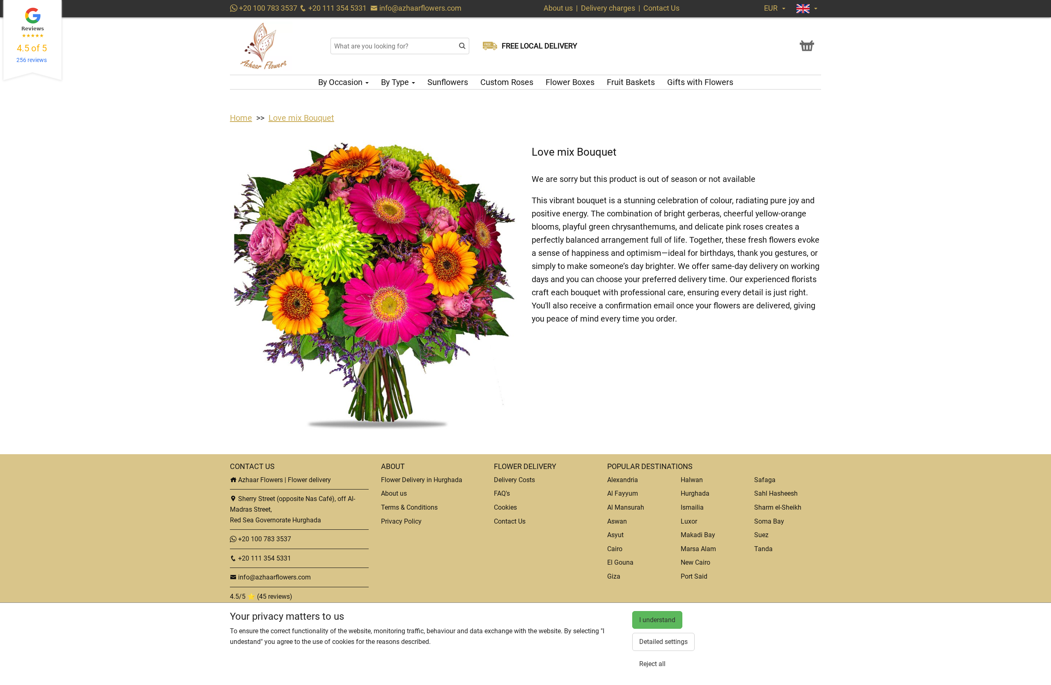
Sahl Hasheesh (776, 493)
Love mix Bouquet (301, 118)
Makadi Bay (698, 535)
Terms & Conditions (409, 507)
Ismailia (692, 507)
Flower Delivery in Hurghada (421, 480)
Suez (761, 535)
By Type (396, 82)
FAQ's (502, 493)
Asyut (615, 535)
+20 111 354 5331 (337, 8)
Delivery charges (608, 8)
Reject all (652, 664)
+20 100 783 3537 (267, 8)
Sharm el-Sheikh (777, 507)
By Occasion (341, 82)
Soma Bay (769, 521)
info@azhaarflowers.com (420, 8)
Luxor (689, 521)
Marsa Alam (698, 549)
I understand (657, 620)
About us (558, 8)
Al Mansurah (625, 507)
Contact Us (661, 8)
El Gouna (620, 562)
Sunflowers (447, 82)
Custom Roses (506, 82)
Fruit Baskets (631, 82)
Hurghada (695, 493)
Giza (613, 576)
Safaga (765, 480)
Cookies (505, 507)
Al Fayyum (622, 493)
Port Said (694, 576)
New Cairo (695, 562)
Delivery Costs (514, 480)
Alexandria (622, 480)
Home (241, 118)
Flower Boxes (570, 82)
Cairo (614, 549)
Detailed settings (663, 642)
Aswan (617, 521)
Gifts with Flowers (700, 82)
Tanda (763, 549)
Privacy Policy (401, 521)
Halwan (692, 480)
